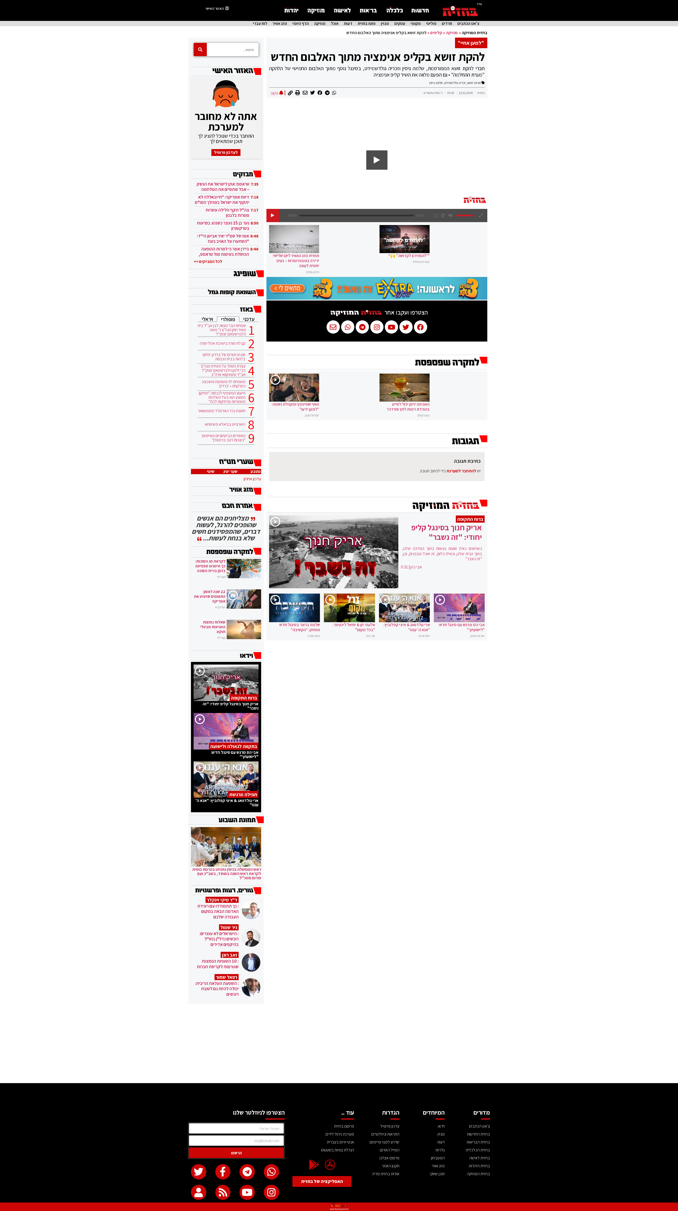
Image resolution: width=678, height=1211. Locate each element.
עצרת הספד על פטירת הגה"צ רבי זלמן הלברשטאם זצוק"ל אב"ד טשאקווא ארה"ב (223, 370)
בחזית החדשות (478, 1134)
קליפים (436, 32)
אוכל (334, 23)
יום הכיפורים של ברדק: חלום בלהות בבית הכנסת (224, 357)
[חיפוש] (200, 49)
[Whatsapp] (271, 1171)
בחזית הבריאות (478, 1142)
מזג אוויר (280, 23)
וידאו (441, 1126)
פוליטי (431, 23)
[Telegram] (247, 1171)
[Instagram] (271, 1192)
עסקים (399, 23)
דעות (348, 23)
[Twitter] (198, 1171)
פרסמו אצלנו (389, 1158)
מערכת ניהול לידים (339, 1134)
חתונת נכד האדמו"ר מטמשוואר (222, 411)
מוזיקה (319, 23)
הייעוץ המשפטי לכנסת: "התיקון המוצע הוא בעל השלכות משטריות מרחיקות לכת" (222, 397)
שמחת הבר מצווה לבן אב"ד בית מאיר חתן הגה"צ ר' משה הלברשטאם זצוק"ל (222, 330)
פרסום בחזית (344, 1126)
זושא (470, 83)
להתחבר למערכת (461, 471)
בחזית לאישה (479, 1158)
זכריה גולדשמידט (455, 83)
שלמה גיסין (436, 83)
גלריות (440, 1150)
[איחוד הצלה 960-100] (376, 298)
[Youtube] (247, 1192)
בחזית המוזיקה (474, 32)
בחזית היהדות (479, 1166)
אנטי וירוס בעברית (340, 1142)
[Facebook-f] (223, 1171)
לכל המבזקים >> (208, 261)
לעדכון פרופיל (226, 152)
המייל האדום (389, 1150)
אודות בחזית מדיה (385, 1174)
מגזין (385, 23)
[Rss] (223, 1192)
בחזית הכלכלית (478, 1150)
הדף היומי (300, 23)
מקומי (416, 23)
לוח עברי (260, 23)
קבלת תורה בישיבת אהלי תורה (223, 343)
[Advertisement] (339, 1043)
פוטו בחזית (367, 23)
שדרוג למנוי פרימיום (384, 1142)
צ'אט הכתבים (468, 23)
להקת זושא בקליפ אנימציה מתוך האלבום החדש (378, 56)
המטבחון (438, 1158)
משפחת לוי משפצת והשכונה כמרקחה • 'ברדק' (224, 384)
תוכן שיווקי (437, 1174)
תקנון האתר (390, 1166)
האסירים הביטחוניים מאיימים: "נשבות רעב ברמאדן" (224, 438)
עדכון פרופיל (389, 1126)
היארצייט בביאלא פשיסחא (225, 424)
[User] (198, 1192)
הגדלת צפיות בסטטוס (337, 1150)
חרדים (447, 23)
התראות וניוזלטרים (385, 1134)
